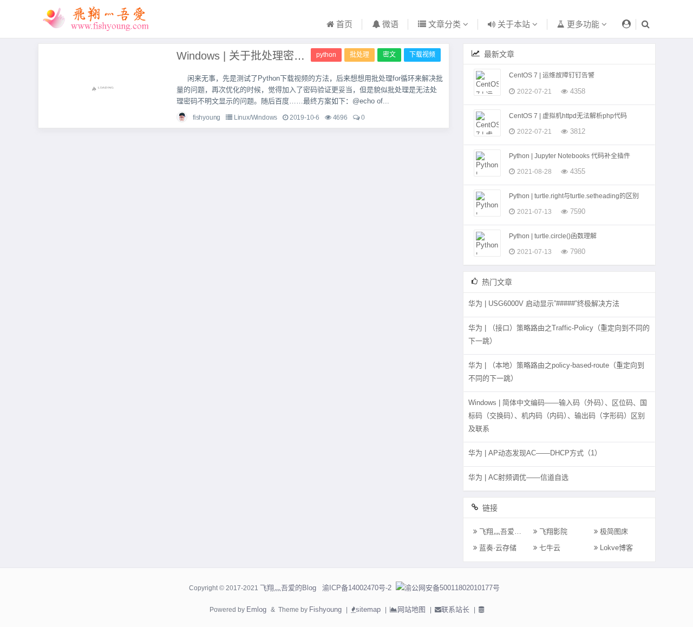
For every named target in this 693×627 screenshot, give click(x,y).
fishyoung (206, 117)
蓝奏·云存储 (497, 548)
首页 (343, 24)
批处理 (359, 54)
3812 (577, 131)
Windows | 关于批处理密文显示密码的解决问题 (289, 56)
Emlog (256, 609)
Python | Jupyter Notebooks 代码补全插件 (569, 156)
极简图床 (613, 531)
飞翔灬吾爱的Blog (506, 531)
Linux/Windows (255, 117)
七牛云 (548, 548)
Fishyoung (325, 609)
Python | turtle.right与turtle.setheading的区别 (574, 196)
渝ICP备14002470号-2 (356, 588)
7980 (577, 251)
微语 (389, 24)
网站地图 (411, 609)
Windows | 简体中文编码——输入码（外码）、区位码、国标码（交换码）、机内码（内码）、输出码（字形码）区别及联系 (557, 416)
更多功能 (583, 24)
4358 (577, 91)
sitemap (368, 609)
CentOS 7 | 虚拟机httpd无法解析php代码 (568, 116)
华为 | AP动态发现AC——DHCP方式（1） (535, 453)
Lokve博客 (615, 548)
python (326, 54)
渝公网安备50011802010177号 (452, 588)
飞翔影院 (552, 531)
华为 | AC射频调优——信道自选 (518, 477)
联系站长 (455, 609)
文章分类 (444, 24)
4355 (577, 171)
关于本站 (513, 24)
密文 (389, 54)
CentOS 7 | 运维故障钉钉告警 (551, 75)
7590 (577, 211)
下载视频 (422, 54)
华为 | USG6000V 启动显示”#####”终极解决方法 (543, 303)
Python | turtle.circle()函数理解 (553, 236)
